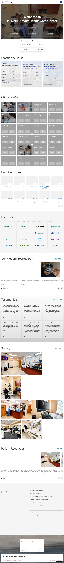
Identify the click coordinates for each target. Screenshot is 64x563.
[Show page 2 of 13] (3, 288)
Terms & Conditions (53, 560)
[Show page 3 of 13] (4, 288)
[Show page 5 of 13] (7, 288)
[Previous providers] (59, 206)
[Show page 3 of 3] (4, 478)
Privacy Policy (59, 560)
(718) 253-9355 (59, 556)
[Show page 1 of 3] (1, 478)
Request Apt (5, 109)
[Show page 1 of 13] (1, 288)
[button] (61, 2)
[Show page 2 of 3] (3, 478)
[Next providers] (62, 206)
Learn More (12, 109)
